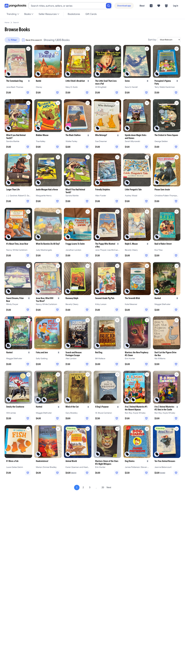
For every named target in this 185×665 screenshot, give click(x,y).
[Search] (108, 5)
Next (109, 487)
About (142, 5)
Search (16, 22)
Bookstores (74, 14)
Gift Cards (91, 14)
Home (7, 22)
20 (103, 487)
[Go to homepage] (15, 6)
